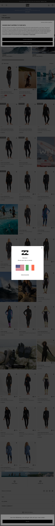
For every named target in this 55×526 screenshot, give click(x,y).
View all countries (25, 274)
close (42, 247)
